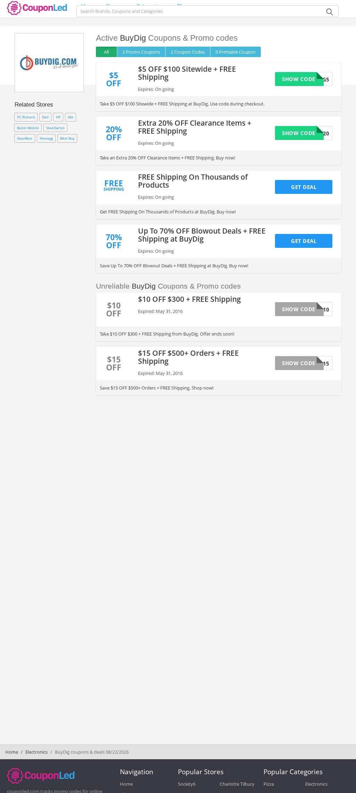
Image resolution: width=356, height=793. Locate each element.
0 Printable (236, 52)
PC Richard (26, 117)
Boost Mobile (28, 127)
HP (58, 117)
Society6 (186, 784)
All (106, 52)
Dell (45, 117)
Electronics (36, 752)
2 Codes (188, 52)
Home (11, 752)
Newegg (46, 138)
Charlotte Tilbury (237, 784)
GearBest (24, 138)
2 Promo (141, 52)
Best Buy (67, 138)
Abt (70, 117)
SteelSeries (55, 127)
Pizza (269, 784)
